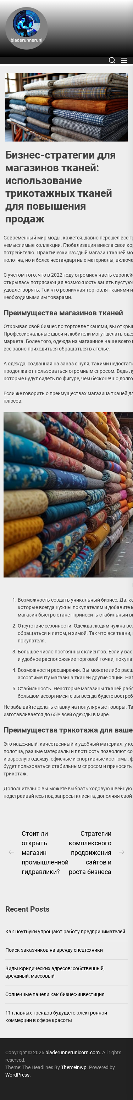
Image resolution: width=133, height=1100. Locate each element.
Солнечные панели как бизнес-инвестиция (55, 994)
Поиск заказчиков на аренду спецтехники (54, 950)
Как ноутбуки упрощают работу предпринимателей (65, 931)
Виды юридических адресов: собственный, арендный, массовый (55, 972)
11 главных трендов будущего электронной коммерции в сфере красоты (56, 1016)
